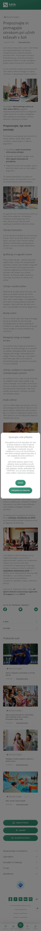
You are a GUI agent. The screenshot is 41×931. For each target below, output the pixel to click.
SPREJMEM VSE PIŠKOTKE (20, 490)
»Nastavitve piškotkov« (26, 473)
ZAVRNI (20, 483)
